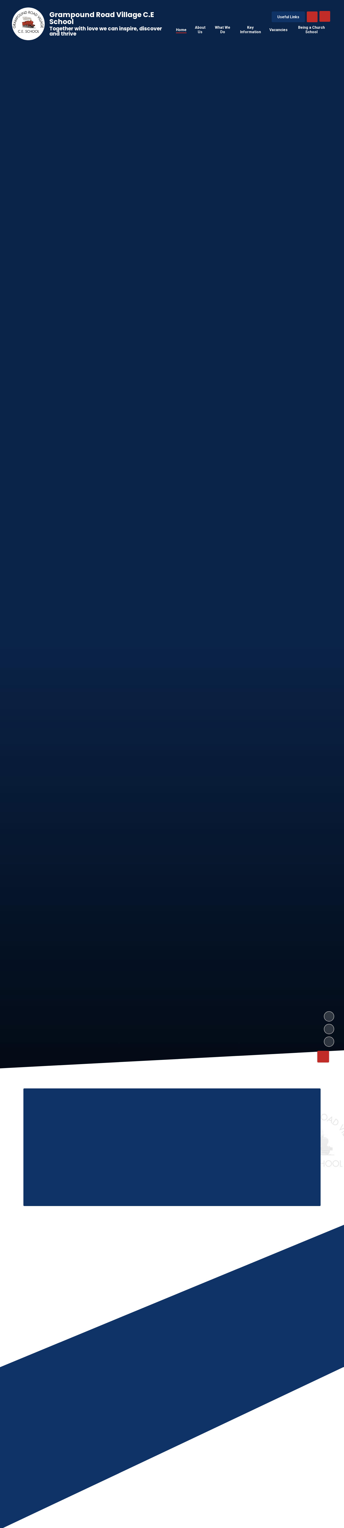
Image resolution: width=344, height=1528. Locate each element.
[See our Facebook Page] (218, 1488)
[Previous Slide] (301, 1403)
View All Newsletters (253, 1488)
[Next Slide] (315, 1403)
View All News (301, 1488)
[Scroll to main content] (323, 1056)
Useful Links (288, 17)
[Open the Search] (312, 16)
